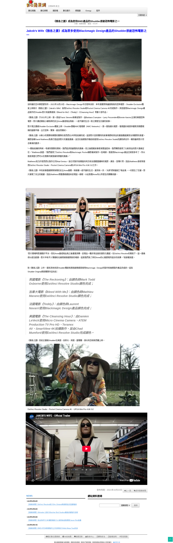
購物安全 (101, 537)
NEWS (29, 496)
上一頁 (128, 491)
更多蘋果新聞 (140, 491)
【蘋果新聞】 (32, 504)
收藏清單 (79, 537)
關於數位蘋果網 (53, 537)
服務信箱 (117, 542)
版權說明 (113, 537)
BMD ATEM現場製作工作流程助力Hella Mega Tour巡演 (57, 528)
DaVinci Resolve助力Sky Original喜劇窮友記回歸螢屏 (57, 504)
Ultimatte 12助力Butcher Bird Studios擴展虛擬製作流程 (57, 512)
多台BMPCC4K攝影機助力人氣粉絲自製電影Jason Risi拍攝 (59, 520)
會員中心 (90, 537)
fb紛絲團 (67, 537)
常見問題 (124, 537)
